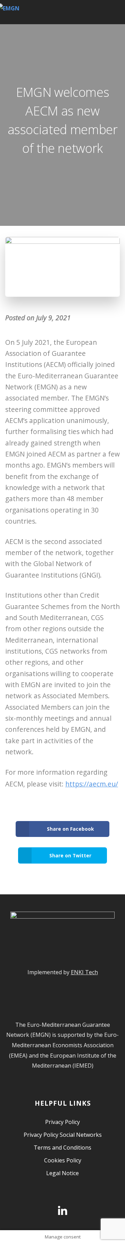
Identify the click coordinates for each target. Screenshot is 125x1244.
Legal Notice (62, 1173)
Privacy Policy (62, 1122)
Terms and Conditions (62, 1147)
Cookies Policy (62, 1160)
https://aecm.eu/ (91, 784)
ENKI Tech (84, 972)
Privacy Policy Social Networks (63, 1135)
